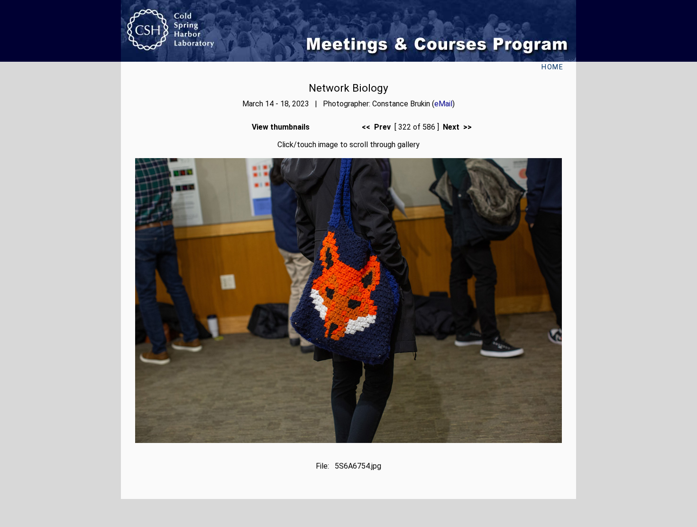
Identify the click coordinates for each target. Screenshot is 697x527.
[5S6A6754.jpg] (348, 440)
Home (552, 67)
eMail (443, 103)
